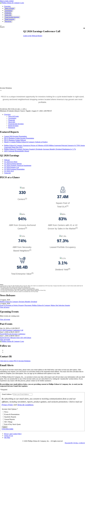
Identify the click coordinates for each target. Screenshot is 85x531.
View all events (5, 319)
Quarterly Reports (10, 417)
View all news (4, 307)
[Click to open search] (1, 25)
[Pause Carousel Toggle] (1, 90)
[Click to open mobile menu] (84, 28)
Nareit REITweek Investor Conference (12, 334)
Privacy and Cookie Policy (13, 434)
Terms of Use (8, 436)
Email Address (7, 394)
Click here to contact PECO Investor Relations (15, 361)
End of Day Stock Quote (12, 424)
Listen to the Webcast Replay (32, 36)
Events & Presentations (11, 414)
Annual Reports (9, 419)
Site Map (7, 437)
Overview (7, 114)
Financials (11, 120)
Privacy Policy (7, 405)
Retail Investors (13, 126)
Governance (12, 118)
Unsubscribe (7, 429)
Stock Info (11, 122)
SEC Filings (8, 422)
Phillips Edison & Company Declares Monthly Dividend (18, 302)
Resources (11, 127)
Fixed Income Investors (16, 124)
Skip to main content (6, 1)
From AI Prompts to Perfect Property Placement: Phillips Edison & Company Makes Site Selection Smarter (35, 305)
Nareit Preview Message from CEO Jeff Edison (15, 338)
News (6, 412)
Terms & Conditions (25, 405)
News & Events (13, 116)
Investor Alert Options (9, 409)
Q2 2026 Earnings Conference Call (11, 330)
